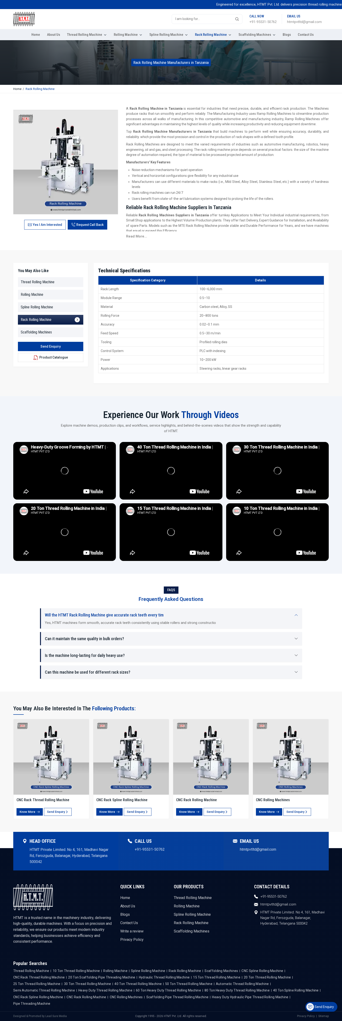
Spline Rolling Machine (166, 35)
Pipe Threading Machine (31, 1003)
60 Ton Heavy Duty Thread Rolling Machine (168, 990)
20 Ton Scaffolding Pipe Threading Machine (101, 977)
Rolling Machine (126, 35)
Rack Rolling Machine (211, 35)
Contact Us (306, 35)
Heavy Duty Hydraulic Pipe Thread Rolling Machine (250, 997)
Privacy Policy (132, 939)
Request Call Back (90, 225)
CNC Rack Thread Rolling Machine (43, 800)
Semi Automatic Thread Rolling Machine (44, 990)
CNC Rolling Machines (273, 800)
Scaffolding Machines (255, 35)
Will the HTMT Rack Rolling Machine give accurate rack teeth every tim (104, 615)
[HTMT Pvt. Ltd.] (38, 19)
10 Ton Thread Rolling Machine (76, 971)
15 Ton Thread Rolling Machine (216, 977)
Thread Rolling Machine (85, 35)
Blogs (287, 35)
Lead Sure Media (56, 1016)
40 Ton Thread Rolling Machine (138, 984)
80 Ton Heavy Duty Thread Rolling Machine (237, 990)
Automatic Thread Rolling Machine (242, 984)
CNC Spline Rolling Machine (262, 971)
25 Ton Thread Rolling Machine (36, 984)
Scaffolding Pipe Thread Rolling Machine (177, 997)
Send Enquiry (50, 346)
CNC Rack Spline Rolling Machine (122, 800)
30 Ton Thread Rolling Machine (87, 984)
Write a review (132, 931)
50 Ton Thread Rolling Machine (188, 984)
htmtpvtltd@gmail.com (304, 22)
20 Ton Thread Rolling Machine (267, 977)
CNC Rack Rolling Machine (196, 800)
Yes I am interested (47, 225)
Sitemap (323, 1016)
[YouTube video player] (64, 471)
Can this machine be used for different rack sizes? (87, 672)
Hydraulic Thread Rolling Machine (164, 977)
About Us (53, 35)
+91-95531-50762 (263, 22)
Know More (27, 812)
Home (35, 35)
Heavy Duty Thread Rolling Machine (105, 990)
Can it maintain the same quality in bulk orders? (84, 638)
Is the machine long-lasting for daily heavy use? (85, 655)
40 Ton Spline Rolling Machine (296, 990)
